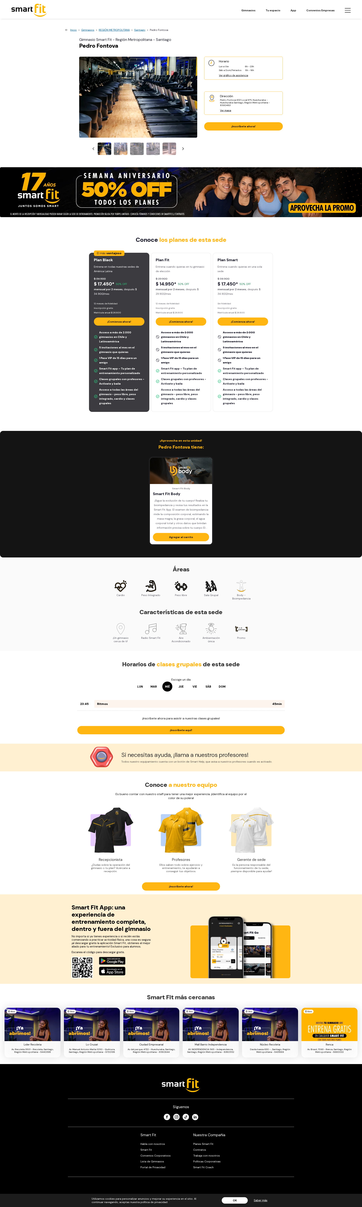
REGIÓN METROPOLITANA (114, 30)
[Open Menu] (348, 10)
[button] (104, 149)
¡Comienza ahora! (119, 321)
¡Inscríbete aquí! (181, 730)
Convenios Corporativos (155, 1155)
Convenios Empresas (320, 10)
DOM (222, 687)
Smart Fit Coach (203, 1167)
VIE (195, 687)
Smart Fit (146, 1149)
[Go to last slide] (93, 148)
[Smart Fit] (29, 10)
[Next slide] (182, 148)
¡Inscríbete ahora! (243, 126)
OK (235, 1200)
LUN (140, 687)
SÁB (208, 687)
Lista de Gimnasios (152, 1161)
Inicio (73, 30)
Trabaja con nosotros (206, 1155)
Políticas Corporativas (207, 1161)
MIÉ (167, 687)
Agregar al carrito (181, 537)
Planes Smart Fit (203, 1144)
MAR (153, 687)
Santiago (139, 30)
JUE (181, 687)
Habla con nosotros (152, 1144)
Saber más (260, 1200)
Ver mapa (225, 110)
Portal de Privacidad (152, 1167)
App (293, 10)
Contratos (199, 1149)
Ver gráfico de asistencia (233, 75)
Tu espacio (273, 10)
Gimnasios (248, 10)
